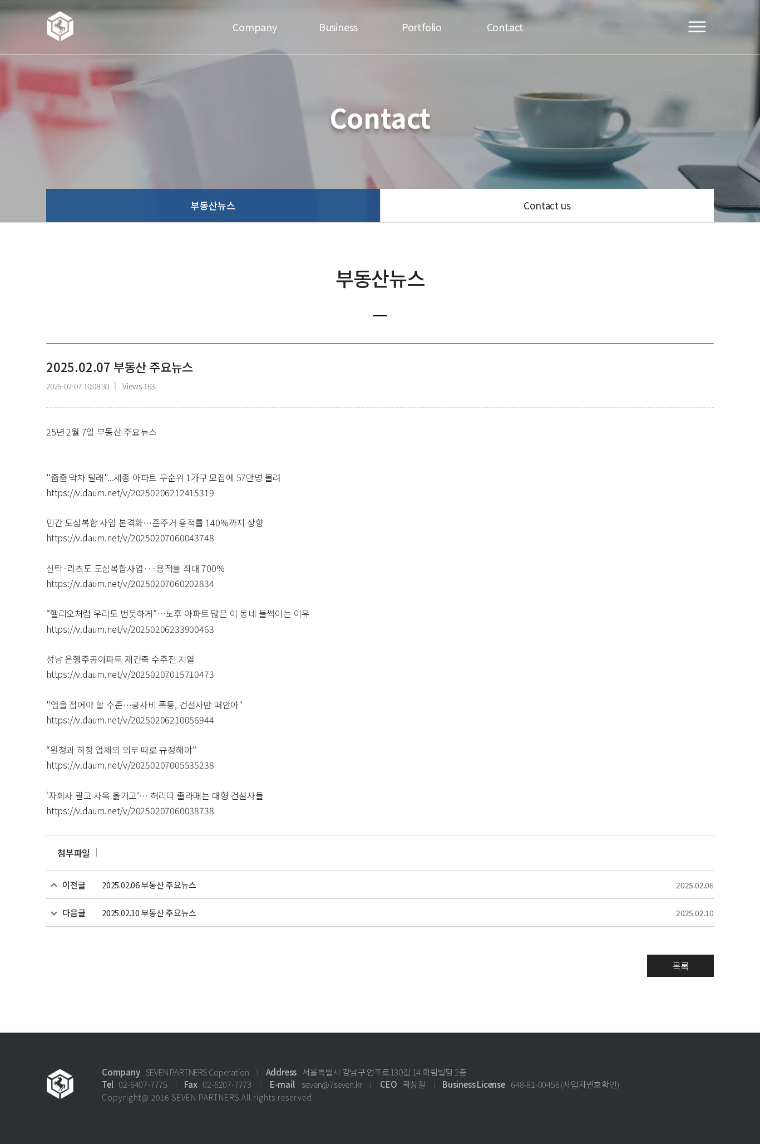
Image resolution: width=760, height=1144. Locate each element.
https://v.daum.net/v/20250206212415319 (130, 492)
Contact (505, 26)
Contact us (547, 205)
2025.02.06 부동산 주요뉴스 (149, 885)
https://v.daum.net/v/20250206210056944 (130, 719)
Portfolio (422, 26)
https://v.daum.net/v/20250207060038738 (130, 810)
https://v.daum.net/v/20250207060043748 (130, 537)
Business (338, 26)
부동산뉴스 (213, 205)
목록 (680, 965)
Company (255, 26)
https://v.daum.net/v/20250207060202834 (130, 583)
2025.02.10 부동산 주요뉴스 (149, 912)
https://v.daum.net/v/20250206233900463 (130, 628)
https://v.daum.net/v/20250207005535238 (130, 764)
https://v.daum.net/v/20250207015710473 (130, 674)
